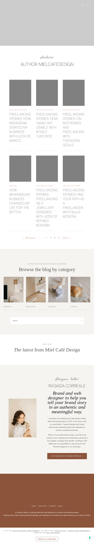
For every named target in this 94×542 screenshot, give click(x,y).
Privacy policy (61, 531)
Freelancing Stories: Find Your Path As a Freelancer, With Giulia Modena (73, 203)
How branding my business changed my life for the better (19, 201)
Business (13, 186)
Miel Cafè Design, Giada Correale (26, 531)
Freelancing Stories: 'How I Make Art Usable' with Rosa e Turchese (47, 125)
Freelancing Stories (18, 110)
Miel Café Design (53, 532)
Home (34, 506)
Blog (60, 506)
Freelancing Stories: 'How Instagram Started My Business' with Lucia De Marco (20, 128)
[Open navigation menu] (88, 5)
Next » (67, 238)
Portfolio (42, 506)
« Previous (29, 238)
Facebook (7, 5)
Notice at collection (47, 539)
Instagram (5, 5)
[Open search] (82, 5)
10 (59, 238)
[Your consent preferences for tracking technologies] (89, 537)
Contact (52, 506)
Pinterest (9, 5)
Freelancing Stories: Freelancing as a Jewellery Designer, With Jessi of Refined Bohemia (47, 208)
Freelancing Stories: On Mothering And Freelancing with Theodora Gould (73, 130)
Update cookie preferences (79, 531)
